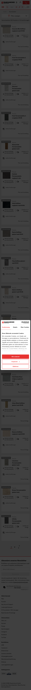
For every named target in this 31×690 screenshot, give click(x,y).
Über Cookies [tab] (25, 327)
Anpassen (14, 361)
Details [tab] (15, 327)
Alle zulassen (15, 356)
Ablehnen (15, 366)
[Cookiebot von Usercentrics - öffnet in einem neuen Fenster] (22, 322)
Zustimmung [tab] (6, 327)
